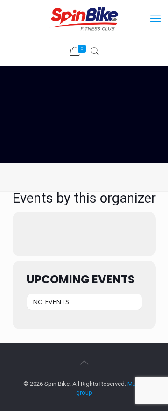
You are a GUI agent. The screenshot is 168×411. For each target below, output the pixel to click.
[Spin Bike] (84, 19)
